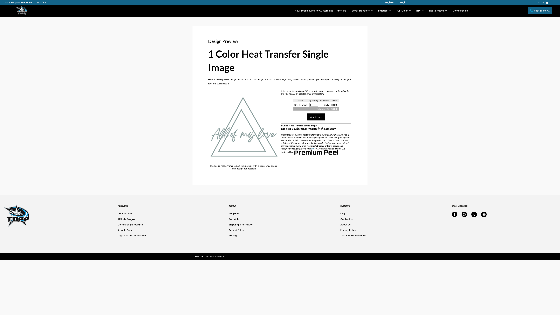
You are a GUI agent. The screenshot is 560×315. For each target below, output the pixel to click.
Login (403, 2)
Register (389, 2)
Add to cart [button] (316, 117)
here (313, 148)
